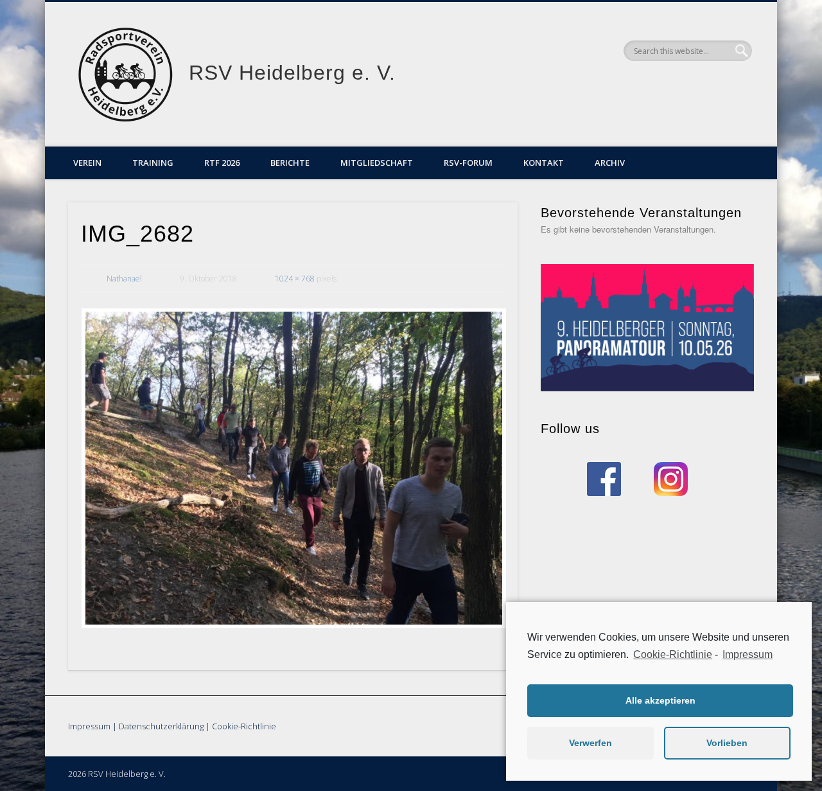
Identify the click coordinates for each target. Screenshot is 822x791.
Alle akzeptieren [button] (660, 700)
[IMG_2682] (293, 468)
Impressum (89, 726)
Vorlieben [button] (727, 743)
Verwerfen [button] (590, 743)
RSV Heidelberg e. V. (292, 72)
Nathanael (124, 278)
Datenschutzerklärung (161, 726)
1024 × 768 (295, 278)
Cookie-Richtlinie (244, 726)
